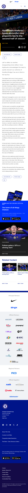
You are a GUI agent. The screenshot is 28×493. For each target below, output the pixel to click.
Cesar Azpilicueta (7, 54)
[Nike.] (11, 2)
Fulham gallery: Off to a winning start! (8, 273)
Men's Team (5, 43)
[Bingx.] (16, 2)
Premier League (17, 54)
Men (4, 57)
